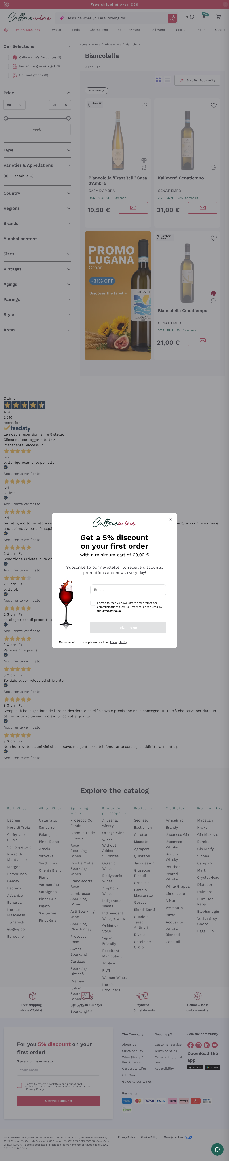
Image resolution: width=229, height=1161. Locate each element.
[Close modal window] (171, 519)
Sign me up (128, 627)
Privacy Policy (118, 642)
